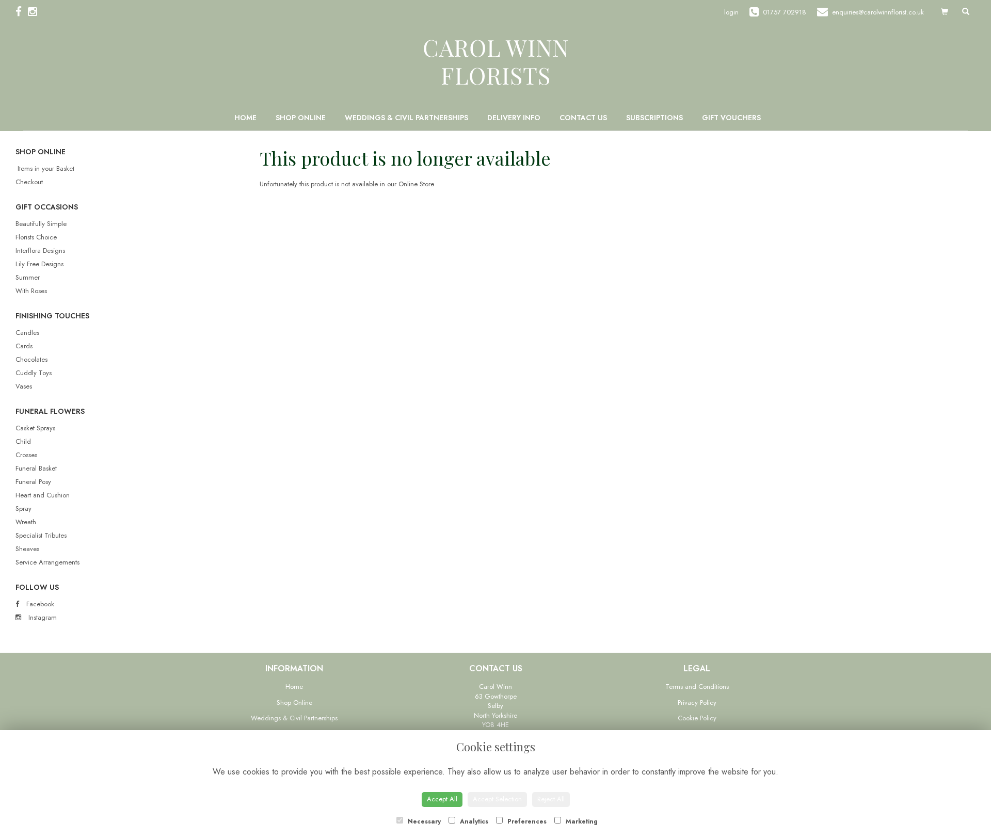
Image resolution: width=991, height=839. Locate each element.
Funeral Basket (36, 468)
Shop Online (301, 117)
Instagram (41, 617)
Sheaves (27, 549)
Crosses (26, 455)
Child (23, 441)
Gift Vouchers (731, 117)
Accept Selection (497, 799)
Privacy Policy (697, 702)
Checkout (29, 182)
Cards (24, 346)
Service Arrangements (47, 562)
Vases (23, 386)
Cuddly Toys (33, 373)
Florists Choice (36, 237)
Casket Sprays (35, 428)
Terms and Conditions (697, 686)
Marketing (581, 821)
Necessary (423, 821)
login (731, 12)
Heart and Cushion (42, 495)
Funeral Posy (33, 482)
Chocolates (31, 359)
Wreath (25, 522)
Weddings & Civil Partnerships (406, 117)
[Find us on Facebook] (21, 12)
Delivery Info (513, 117)
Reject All (551, 799)
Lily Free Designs (39, 264)
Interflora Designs (40, 250)
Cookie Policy (697, 718)
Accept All (442, 799)
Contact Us (583, 117)
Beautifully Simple (41, 224)
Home (245, 117)
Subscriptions (654, 117)
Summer (27, 277)
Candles (27, 332)
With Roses (31, 291)
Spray (23, 508)
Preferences (526, 821)
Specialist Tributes (41, 535)
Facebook (39, 604)
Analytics (473, 821)
